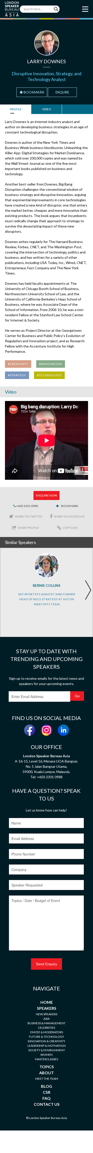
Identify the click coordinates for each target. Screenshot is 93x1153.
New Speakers (46, 1014)
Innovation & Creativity (46, 1041)
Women (46, 1054)
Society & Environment (46, 1050)
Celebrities (46, 1028)
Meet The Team (46, 1078)
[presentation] (88, 590)
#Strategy (17, 375)
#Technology (49, 375)
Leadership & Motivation (47, 1046)
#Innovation (50, 364)
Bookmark (34, 92)
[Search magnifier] (56, 9)
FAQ (46, 1098)
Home (46, 1002)
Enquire (62, 92)
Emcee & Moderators (46, 1032)
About (46, 1072)
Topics (46, 1066)
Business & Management (46, 1023)
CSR (46, 1092)
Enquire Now (46, 495)
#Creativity (18, 364)
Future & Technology (46, 1036)
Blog (46, 1086)
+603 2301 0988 (27, 506)
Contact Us (47, 1104)
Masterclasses (46, 1059)
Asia (46, 1018)
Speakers (46, 1008)
